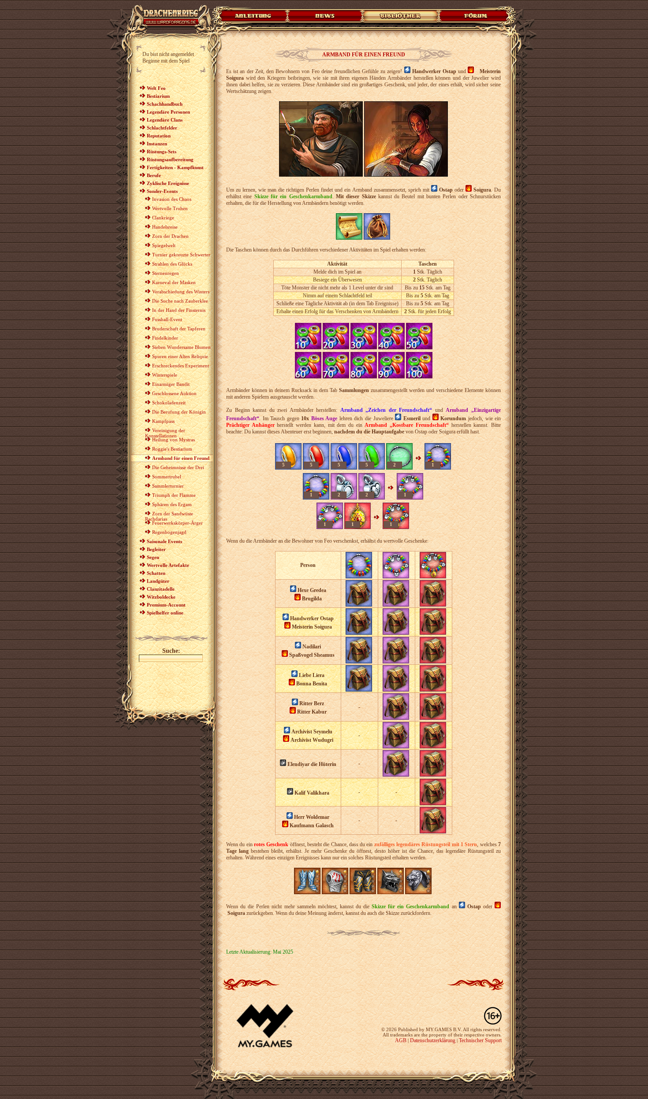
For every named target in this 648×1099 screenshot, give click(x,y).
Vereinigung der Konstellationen (165, 433)
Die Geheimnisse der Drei (178, 467)
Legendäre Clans (164, 119)
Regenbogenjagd (169, 532)
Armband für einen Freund (180, 458)
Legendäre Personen (168, 112)
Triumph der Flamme (174, 495)
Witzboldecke (161, 596)
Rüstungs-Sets (161, 151)
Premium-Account (166, 604)
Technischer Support (480, 1040)
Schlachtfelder (162, 127)
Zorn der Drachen (170, 236)
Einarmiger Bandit (171, 384)
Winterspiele (164, 374)
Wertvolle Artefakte (168, 565)
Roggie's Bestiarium (172, 448)
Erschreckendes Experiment (180, 365)
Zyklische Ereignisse (168, 183)
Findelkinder (165, 337)
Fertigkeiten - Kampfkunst (175, 167)
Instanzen (157, 143)
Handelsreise (165, 226)
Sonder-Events (162, 191)
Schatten (156, 573)
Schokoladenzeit (169, 402)
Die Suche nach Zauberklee (180, 300)
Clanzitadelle (161, 589)
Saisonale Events (164, 541)
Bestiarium (158, 96)
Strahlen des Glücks (172, 263)
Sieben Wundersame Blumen (181, 347)
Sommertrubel (166, 476)
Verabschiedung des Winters (180, 291)
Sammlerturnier (168, 485)
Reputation (159, 135)
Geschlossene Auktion (174, 393)
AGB (400, 1040)
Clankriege (163, 217)
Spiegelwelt (163, 245)
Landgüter (158, 581)
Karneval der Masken (174, 282)
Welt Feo (156, 88)
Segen (153, 557)
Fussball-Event (167, 319)
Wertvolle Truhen (170, 208)
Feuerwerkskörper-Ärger (177, 522)
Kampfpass (163, 421)
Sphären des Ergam (172, 504)
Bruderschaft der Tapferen (178, 328)
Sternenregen (165, 273)
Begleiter (156, 549)
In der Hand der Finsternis (178, 310)
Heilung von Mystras (173, 439)
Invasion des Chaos (171, 199)
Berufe (154, 175)
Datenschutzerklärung (432, 1040)
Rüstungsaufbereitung (170, 159)
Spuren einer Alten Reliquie (180, 356)
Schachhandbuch (164, 104)
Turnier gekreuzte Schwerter (181, 254)
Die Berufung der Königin (179, 411)
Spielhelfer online (165, 612)
